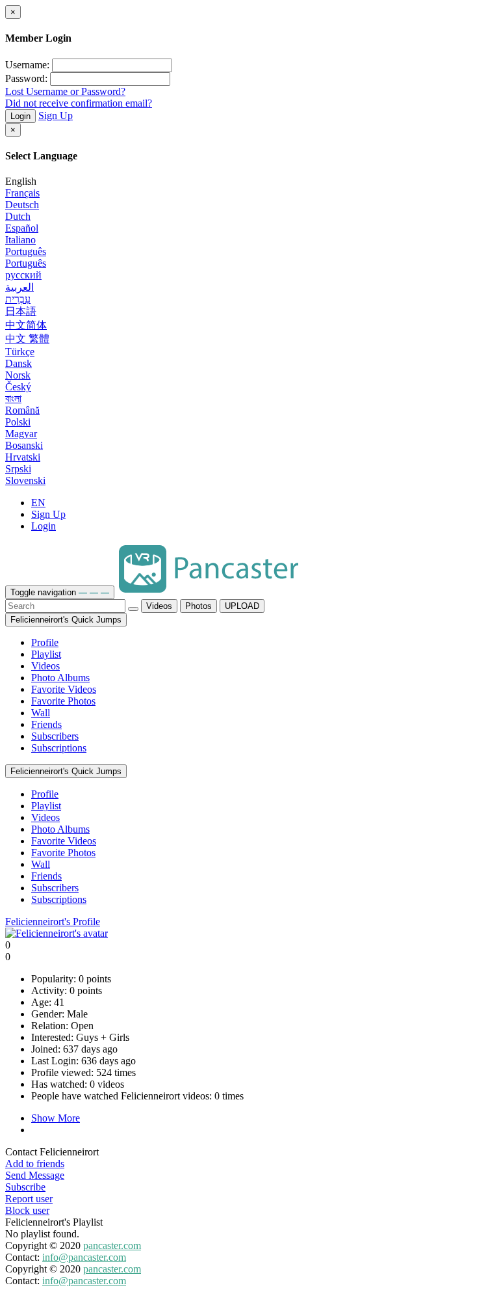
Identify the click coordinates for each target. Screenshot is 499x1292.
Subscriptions (58, 747)
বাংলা (13, 398)
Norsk (18, 375)
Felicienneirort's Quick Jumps (66, 620)
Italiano (20, 239)
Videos (159, 606)
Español (21, 228)
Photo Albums (60, 677)
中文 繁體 (27, 338)
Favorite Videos (63, 689)
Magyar (21, 433)
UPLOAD (242, 606)
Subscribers (55, 736)
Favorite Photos (63, 701)
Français (22, 192)
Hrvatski (22, 457)
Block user (27, 1210)
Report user (29, 1198)
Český (18, 386)
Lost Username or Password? (65, 91)
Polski (18, 421)
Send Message (34, 1175)
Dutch (18, 216)
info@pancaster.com (84, 1257)
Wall (40, 712)
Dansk (18, 363)
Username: (27, 64)
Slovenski (25, 480)
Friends (46, 724)
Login (20, 116)
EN (38, 502)
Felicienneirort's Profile (52, 921)
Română (22, 410)
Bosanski (24, 445)
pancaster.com (112, 1245)
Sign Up (55, 115)
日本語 (20, 311)
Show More (55, 1118)
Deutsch (22, 204)
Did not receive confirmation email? (78, 103)
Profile (44, 642)
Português (25, 251)
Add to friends (34, 1163)
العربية (19, 287)
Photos (198, 606)
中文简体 (26, 324)
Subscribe (25, 1186)
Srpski (18, 468)
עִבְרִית (18, 298)
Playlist (46, 654)
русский (23, 274)
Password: (26, 78)
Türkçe (19, 351)
